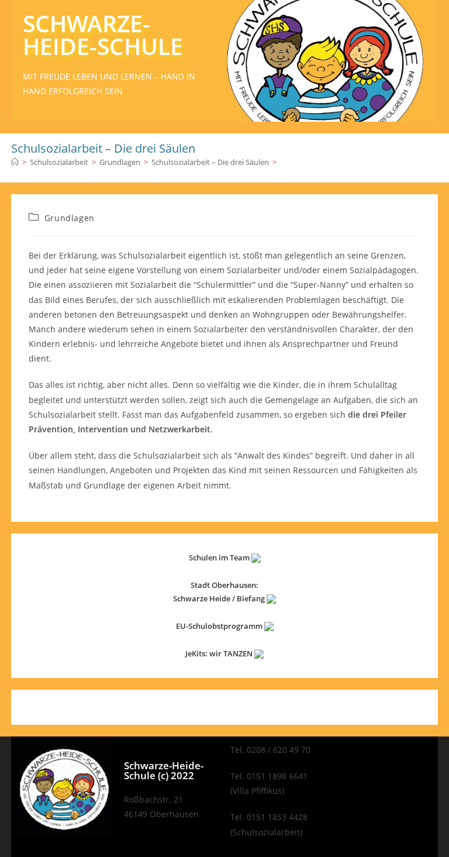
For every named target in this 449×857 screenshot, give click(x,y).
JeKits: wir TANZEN (219, 653)
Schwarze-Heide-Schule (103, 34)
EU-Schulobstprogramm (220, 626)
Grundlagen (69, 217)
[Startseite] (15, 162)
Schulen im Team (220, 557)
